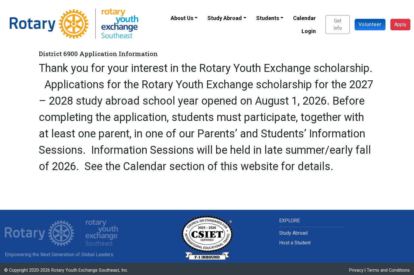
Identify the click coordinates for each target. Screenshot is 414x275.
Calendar (304, 18)
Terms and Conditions (388, 270)
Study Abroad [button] (224, 18)
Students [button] (267, 18)
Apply (400, 24)
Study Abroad (293, 233)
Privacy (356, 270)
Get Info (337, 24)
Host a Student (295, 243)
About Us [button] (182, 18)
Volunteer (370, 24)
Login (309, 31)
